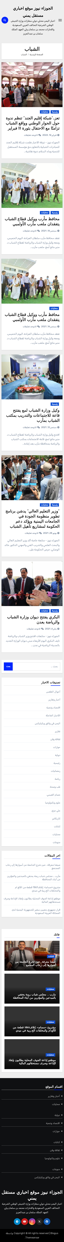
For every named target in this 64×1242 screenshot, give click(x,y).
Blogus (54, 1233)
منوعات (56, 842)
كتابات (57, 826)
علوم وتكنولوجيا (52, 802)
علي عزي (55, 810)
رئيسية (55, 112)
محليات (44, 112)
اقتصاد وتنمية (53, 707)
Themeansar (32, 1237)
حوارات (56, 747)
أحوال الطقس (53, 691)
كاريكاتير (56, 818)
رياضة (57, 778)
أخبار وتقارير (54, 699)
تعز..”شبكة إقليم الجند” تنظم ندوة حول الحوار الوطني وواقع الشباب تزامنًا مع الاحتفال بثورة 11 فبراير (33, 123)
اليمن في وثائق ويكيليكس (47, 723)
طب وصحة (55, 786)
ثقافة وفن (55, 739)
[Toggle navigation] (60, 20)
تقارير (57, 731)
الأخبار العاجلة (53, 715)
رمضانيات (55, 771)
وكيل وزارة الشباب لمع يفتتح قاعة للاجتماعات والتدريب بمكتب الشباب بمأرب (33, 416)
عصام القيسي (53, 794)
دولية (57, 755)
